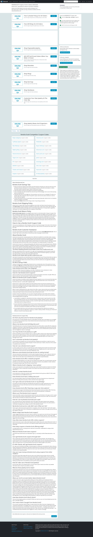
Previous (14, 130)
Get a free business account (66, 62)
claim (67, 76)
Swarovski (42, 169)
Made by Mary (20, 150)
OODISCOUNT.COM (44, 530)
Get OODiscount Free (65, 52)
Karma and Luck (44, 153)
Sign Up (83, 1)
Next (18, 130)
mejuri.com (19, 157)
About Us (13, 526)
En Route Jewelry (44, 173)
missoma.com (43, 138)
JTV (17, 161)
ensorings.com (43, 161)
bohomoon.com (44, 150)
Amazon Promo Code (23, 1)
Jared (41, 157)
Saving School (15, 1)
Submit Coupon (32, 1)
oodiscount (4, 1)
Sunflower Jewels (20, 142)
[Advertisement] (34, 38)
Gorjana (18, 173)
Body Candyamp (20, 138)
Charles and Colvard (21, 169)
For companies (89, 1)
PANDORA (42, 142)
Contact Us (14, 529)
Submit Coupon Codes (28, 528)
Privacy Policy (14, 528)
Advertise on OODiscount (17, 531)
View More (35, 178)
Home (10, 1)
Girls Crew (42, 165)
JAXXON (18, 165)
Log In (79, 1)
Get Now (53, 16)
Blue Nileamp (19, 146)
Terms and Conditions (27, 526)
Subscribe (54, 516)
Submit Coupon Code (63, 67)
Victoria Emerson (20, 153)
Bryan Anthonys (43, 146)
